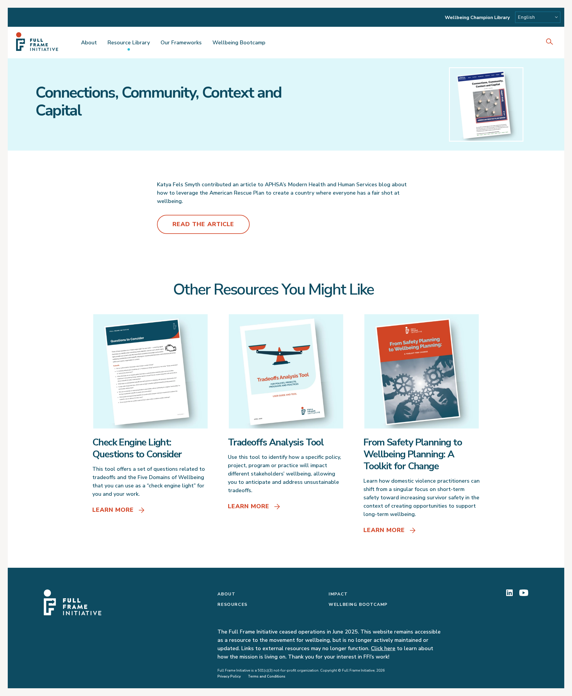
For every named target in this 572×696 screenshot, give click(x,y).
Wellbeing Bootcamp (238, 42)
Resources (232, 604)
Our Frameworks (181, 42)
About (89, 42)
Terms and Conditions (266, 676)
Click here (383, 648)
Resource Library (129, 42)
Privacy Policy (229, 676)
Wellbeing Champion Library (477, 17)
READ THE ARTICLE (203, 224)
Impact (338, 594)
